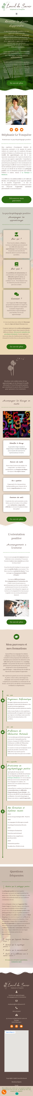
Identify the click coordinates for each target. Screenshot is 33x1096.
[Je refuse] (31, 1091)
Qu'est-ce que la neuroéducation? (17, 950)
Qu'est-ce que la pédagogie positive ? (16, 887)
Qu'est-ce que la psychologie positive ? (13, 946)
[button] (16, 13)
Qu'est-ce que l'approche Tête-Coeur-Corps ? (16, 940)
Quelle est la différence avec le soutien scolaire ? (15, 955)
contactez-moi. (16, 962)
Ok (17, 1093)
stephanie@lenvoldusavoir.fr (16, 1004)
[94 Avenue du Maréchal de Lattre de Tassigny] (16, 1015)
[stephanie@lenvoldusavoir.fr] (16, 1001)
